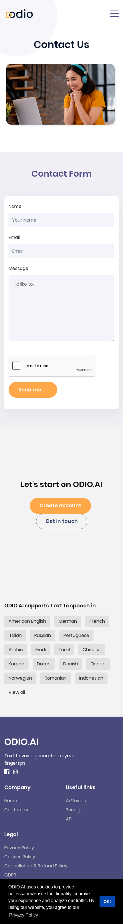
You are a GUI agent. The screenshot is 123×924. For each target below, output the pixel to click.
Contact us (16, 810)
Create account (60, 505)
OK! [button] (107, 901)
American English (27, 621)
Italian (15, 635)
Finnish (98, 664)
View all (17, 692)
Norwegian (20, 678)
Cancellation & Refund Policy (36, 866)
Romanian (56, 678)
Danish (70, 664)
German (68, 621)
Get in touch (61, 521)
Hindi (40, 649)
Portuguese (76, 635)
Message (18, 268)
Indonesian (91, 678)
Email (14, 237)
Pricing (73, 810)
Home (10, 800)
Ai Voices (76, 800)
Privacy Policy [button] (23, 915)
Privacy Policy (19, 847)
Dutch (44, 664)
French (97, 621)
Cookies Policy (19, 856)
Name (15, 206)
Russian (42, 635)
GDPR (10, 875)
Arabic (16, 649)
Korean (16, 664)
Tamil (64, 649)
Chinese (92, 649)
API (69, 819)
